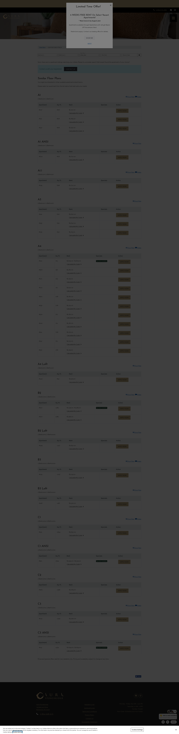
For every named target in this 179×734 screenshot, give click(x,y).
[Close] (176, 730)
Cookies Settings (137, 729)
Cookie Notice (17, 732)
